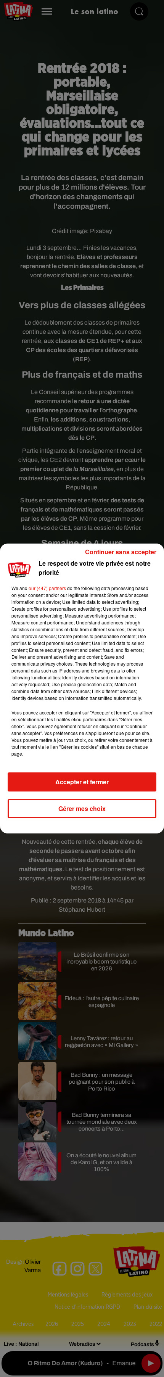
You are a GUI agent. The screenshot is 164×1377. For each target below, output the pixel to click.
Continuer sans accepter (120, 551)
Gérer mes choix (82, 808)
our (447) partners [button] (47, 588)
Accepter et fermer (82, 781)
